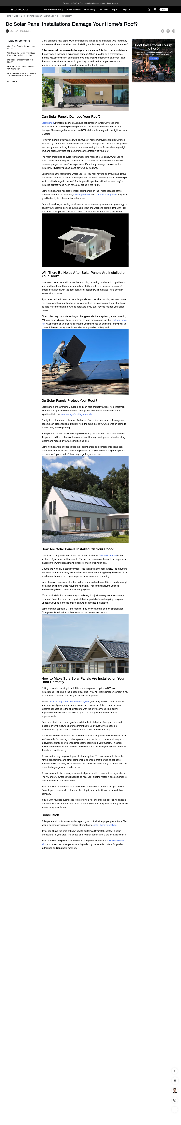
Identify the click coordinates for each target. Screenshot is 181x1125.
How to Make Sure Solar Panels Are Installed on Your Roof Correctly (21, 74)
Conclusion (12, 81)
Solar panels (48, 123)
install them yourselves (104, 825)
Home (8, 16)
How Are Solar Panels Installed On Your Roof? (21, 67)
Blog (16, 16)
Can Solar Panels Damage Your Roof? (21, 47)
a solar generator (81, 194)
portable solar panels (106, 194)
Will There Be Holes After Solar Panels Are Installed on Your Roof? (21, 54)
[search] (149, 9)
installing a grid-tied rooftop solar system (69, 701)
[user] (155, 9)
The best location (108, 555)
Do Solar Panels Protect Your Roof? (20, 61)
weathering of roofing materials (76, 414)
